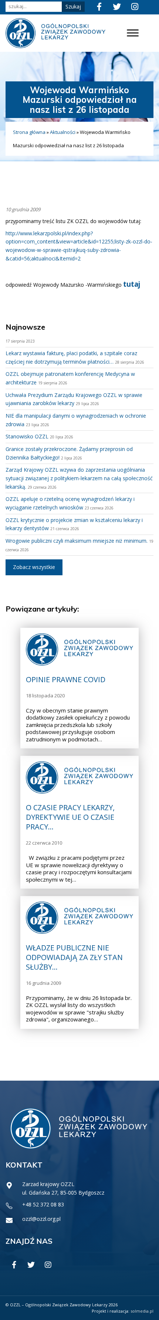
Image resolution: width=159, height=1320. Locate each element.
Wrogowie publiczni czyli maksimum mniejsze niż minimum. (77, 540)
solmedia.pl (142, 1311)
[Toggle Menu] (133, 33)
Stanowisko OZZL (27, 436)
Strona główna (29, 132)
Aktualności (62, 132)
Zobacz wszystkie (34, 566)
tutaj (131, 284)
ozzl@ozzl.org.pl (41, 1218)
